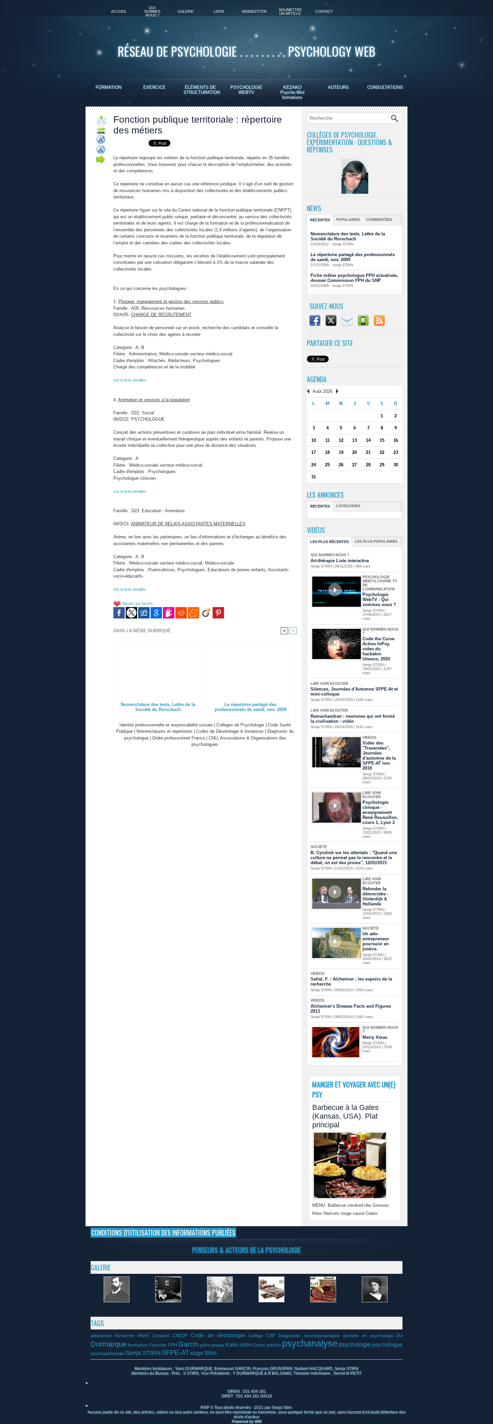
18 (327, 452)
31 (313, 476)
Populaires (348, 220)
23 (395, 452)
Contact (324, 11)
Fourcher (157, 1345)
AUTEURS (338, 87)
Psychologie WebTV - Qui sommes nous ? (379, 599)
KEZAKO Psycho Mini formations (292, 92)
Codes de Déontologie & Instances (230, 731)
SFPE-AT (175, 1352)
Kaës (232, 1345)
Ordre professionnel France (178, 737)
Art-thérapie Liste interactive (340, 560)
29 (382, 464)
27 (354, 464)
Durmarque (109, 1344)
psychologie (355, 1344)
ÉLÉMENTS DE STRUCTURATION (201, 90)
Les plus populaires (376, 541)
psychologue (387, 1345)
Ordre (259, 1345)
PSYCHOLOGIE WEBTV (246, 90)
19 (341, 452)
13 (354, 440)
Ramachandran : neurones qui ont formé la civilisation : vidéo (353, 719)
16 (395, 440)
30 (395, 464)
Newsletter (254, 11)
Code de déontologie (218, 1335)
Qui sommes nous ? (152, 11)
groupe (217, 1345)
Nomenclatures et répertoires (164, 731)
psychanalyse (310, 1344)
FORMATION (108, 87)
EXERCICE (154, 87)
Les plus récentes (329, 542)
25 (327, 464)
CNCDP (180, 1335)
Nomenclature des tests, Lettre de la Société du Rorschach (158, 707)
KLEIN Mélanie (374, 1306)
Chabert (161, 1335)
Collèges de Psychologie (240, 724)
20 (354, 452)
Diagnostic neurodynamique (309, 1335)
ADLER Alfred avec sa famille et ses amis (219, 1309)
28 (368, 464)
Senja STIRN (342, 244)
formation (138, 1345)
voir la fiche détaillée (129, 491)
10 (313, 440)
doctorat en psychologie (368, 1335)
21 (368, 452)
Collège (255, 1335)
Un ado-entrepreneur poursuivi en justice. (376, 941)
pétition (274, 1345)
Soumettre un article (290, 11)
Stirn (210, 1353)
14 (368, 440)
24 (313, 464)
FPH (172, 1345)
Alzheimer (124, 1335)
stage (196, 1353)
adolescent (101, 1335)
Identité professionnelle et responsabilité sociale (166, 724)
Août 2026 (322, 391)
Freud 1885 (116, 1306)
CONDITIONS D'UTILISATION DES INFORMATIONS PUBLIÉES (163, 1233)
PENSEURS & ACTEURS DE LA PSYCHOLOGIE (246, 1250)
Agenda (317, 379)
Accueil (119, 11)
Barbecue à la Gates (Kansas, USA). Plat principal (345, 1116)
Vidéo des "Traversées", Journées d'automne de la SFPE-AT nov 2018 (379, 755)
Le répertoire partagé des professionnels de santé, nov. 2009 (250, 707)
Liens (219, 11)
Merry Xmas (375, 1037)
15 (382, 440)
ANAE (144, 1335)
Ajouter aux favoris (137, 603)
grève (205, 1345)
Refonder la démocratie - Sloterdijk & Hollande (375, 896)
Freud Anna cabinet (168, 1306)
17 (313, 452)
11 (327, 440)
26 (341, 464)
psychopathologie (107, 1353)
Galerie (186, 11)
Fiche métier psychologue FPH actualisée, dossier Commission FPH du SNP (354, 278)
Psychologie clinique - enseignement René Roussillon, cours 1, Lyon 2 (380, 812)
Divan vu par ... (271, 1306)
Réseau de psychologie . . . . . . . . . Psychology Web (246, 51)
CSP (270, 1335)
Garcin (188, 1344)
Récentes (320, 220)
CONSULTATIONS (385, 87)
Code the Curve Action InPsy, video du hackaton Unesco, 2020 (378, 648)
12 (341, 440)
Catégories (348, 506)
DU (399, 1335)
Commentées (379, 220)
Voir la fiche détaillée (129, 380)
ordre (245, 1345)
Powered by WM (247, 1421)
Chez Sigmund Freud (323, 1306)
